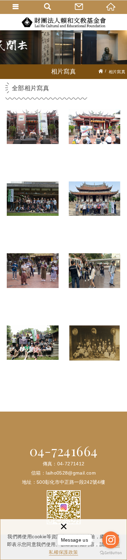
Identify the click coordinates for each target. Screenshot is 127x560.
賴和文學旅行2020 (33, 289)
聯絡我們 (80, 7)
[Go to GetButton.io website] (111, 553)
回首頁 (111, 7)
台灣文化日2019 (33, 217)
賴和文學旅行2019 (95, 289)
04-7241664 (63, 451)
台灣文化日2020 (95, 145)
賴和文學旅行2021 (95, 217)
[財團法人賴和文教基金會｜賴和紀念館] (63, 22)
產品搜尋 (48, 7)
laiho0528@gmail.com (71, 473)
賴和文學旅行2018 (33, 361)
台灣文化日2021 (33, 145)
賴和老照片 (95, 361)
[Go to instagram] (110, 539)
